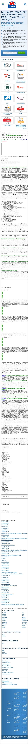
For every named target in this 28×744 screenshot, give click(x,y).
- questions (3, 447)
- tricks (2, 463)
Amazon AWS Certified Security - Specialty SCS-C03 (12, 604)
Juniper (23, 617)
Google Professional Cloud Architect (9, 572)
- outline (3, 488)
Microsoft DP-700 (5, 541)
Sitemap (8, 722)
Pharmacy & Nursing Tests (7, 672)
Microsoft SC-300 (5, 536)
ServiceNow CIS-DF (5, 543)
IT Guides (9, 703)
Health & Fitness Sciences (7, 667)
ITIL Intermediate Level (7, 682)
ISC (23, 615)
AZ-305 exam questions (25, 722)
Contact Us (9, 713)
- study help (3, 475)
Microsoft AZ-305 (5, 528)
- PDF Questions (4, 487)
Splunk (23, 625)
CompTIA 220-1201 (5, 584)
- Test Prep (3, 478)
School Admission (6, 673)
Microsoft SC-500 (5, 587)
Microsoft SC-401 (5, 567)
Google (3, 627)
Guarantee (9, 705)
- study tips (3, 486)
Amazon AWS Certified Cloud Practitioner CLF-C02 (12, 573)
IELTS (3, 634)
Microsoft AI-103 (4, 524)
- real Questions (4, 489)
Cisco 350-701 (4, 589)
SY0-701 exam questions (25, 692)
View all (25, 128)
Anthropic (4, 615)
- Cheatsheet (4, 459)
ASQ (3, 650)
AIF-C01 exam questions (25, 727)
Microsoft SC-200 (5, 563)
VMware (24, 627)
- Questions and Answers (6, 449)
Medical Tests (5, 669)
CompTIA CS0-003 (5, 546)
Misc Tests (4, 670)
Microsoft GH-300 (5, 565)
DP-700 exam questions (25, 714)
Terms (8, 720)
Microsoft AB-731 (5, 597)
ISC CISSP (3, 560)
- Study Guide (4, 451)
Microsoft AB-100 (5, 531)
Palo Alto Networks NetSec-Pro (8, 545)
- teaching (3, 484)
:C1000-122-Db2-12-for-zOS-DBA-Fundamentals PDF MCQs (14, 608)
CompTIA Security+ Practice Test (17, 693)
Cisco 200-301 (4, 526)
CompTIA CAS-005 (5, 578)
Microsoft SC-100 (5, 580)
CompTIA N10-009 (5, 557)
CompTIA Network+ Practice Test (17, 697)
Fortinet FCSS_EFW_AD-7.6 (7, 594)
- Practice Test (4, 455)
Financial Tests (5, 664)
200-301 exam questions (25, 701)
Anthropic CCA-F (5, 548)
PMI (3, 643)
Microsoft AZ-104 (5, 523)
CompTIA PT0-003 (5, 590)
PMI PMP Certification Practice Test (17, 721)
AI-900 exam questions (25, 709)
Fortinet (4, 625)
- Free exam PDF (5, 472)
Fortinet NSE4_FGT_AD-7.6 (7, 540)
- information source (5, 456)
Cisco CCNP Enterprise (17, 714)
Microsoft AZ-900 (5, 568)
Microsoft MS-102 (5, 582)
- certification (4, 466)
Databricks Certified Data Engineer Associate (10, 551)
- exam (2, 453)
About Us (8, 715)
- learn (2, 474)
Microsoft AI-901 (4, 577)
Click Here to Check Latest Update (12, 161)
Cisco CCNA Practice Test (16, 709)
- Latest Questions (5, 491)
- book (2, 450)
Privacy (8, 717)
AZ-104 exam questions (25, 696)
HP (22, 612)
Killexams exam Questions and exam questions (11, 513)
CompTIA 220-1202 (5, 601)
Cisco (3, 619)
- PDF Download (4, 480)
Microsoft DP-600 (5, 570)
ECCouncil (4, 623)
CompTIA (4, 620)
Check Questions (12, 163)
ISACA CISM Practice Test (16, 730)
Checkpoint (4, 617)
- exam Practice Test (5, 458)
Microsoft (24, 619)
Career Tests (5, 660)
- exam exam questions (6, 462)
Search (21, 52)
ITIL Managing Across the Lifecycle (9, 684)
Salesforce (24, 622)
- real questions (4, 452)
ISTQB (3, 652)
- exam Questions (5, 446)
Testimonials (9, 708)
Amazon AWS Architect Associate (17, 717)
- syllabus (3, 469)
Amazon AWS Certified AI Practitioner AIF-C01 (11, 555)
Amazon (4, 614)
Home (8, 701)
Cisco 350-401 (4, 529)
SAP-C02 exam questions (25, 718)
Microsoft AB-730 (5, 599)
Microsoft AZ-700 (5, 595)
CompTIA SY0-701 (5, 521)
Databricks (4, 622)
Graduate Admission (6, 665)
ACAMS (4, 612)
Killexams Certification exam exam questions (10, 512)
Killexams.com (11, 421)
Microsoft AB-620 (5, 602)
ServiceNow (24, 623)
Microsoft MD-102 (5, 562)
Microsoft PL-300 (5, 553)
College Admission (6, 662)
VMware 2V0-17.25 (5, 575)
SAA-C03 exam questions (25, 705)
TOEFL (3, 636)
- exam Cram (4, 485)
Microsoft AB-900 (5, 535)
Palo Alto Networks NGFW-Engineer (9, 585)
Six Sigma (4, 653)
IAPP (23, 614)
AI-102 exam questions (25, 731)
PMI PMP (3, 558)
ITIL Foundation (5, 681)
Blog (7, 710)
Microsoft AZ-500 (5, 592)
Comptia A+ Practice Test (17, 701)
